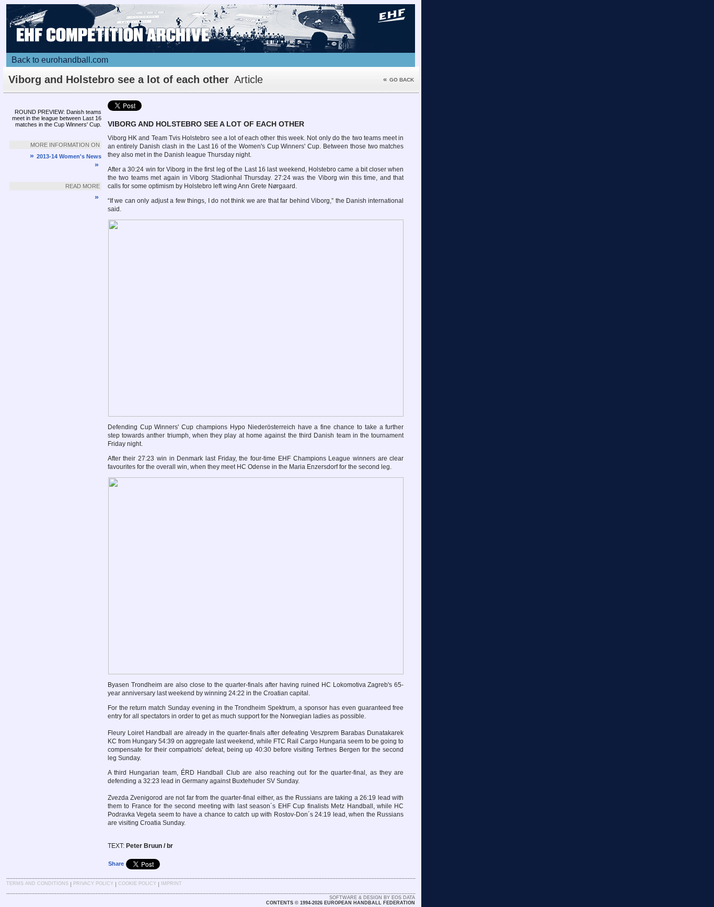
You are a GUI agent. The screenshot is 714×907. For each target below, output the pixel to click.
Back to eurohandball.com (59, 59)
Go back (398, 80)
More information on (65, 145)
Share (116, 863)
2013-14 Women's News (65, 156)
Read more (82, 186)
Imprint (171, 883)
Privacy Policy (93, 883)
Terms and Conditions (37, 883)
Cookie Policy (137, 883)
